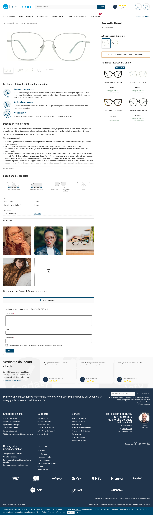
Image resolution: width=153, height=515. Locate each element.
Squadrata (37, 214)
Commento (10, 314)
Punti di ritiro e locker (10, 428)
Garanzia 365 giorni (44, 421)
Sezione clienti (42, 434)
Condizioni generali (10, 431)
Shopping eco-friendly (79, 440)
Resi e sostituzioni (43, 418)
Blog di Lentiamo (43, 460)
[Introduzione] (4, 23)
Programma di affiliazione (81, 431)
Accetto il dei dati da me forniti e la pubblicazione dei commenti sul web (35, 345)
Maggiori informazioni (56, 512)
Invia (9, 350)
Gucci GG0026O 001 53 (113, 82)
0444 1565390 (127, 429)
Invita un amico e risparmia (81, 428)
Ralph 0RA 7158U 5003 (113, 111)
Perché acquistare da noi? (46, 463)
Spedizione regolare (79, 418)
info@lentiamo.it (126, 431)
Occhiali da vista (12, 23)
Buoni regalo (76, 424)
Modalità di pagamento (11, 421)
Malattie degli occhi (10, 457)
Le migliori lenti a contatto (12, 453)
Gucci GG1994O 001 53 (138, 111)
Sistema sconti (77, 434)
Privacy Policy (41, 512)
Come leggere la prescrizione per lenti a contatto (17, 461)
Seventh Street (32, 23)
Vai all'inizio (21, 505)
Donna (23, 23)
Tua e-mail (10, 337)
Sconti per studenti (78, 437)
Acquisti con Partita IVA (45, 428)
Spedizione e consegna (11, 424)
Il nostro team (42, 454)
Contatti (40, 466)
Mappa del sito (42, 469)
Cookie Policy (90, 509)
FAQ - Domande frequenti (46, 431)
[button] (8, 70)
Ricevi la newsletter (142, 394)
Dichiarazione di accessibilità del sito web (18, 434)
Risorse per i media (44, 457)
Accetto (70, 512)
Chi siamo (41, 451)
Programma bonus (78, 421)
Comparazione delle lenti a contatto (15, 465)
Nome (8, 329)
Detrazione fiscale (43, 424)
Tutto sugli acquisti (10, 418)
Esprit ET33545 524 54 (138, 82)
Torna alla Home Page (9, 505)
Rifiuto (78, 512)
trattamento (19, 345)
